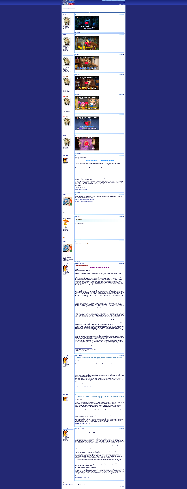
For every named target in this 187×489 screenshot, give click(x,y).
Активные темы (122, 4)
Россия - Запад (66, 8)
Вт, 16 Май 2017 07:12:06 (80, 155)
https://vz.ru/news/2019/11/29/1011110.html (82, 423)
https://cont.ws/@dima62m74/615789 (81, 189)
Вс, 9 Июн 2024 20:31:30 (80, 428)
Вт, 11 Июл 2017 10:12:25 (80, 263)
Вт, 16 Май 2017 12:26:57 (80, 216)
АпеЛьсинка (65, 216)
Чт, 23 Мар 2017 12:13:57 (80, 74)
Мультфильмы (72, 8)
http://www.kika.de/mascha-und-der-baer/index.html (84, 201)
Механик (64, 194)
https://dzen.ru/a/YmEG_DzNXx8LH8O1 (82, 477)
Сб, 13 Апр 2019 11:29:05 (80, 355)
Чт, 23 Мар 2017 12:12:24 (80, 34)
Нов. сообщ (104, 0)
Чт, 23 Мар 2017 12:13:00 (80, 54)
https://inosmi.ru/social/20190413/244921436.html (83, 386)
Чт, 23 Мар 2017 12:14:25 (80, 94)
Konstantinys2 (65, 155)
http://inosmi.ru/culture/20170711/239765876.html (83, 348)
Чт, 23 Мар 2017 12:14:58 (80, 114)
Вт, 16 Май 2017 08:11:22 (80, 194)
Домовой (64, 14)
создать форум (122, 486)
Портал (114, 0)
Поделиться (75, 34)
